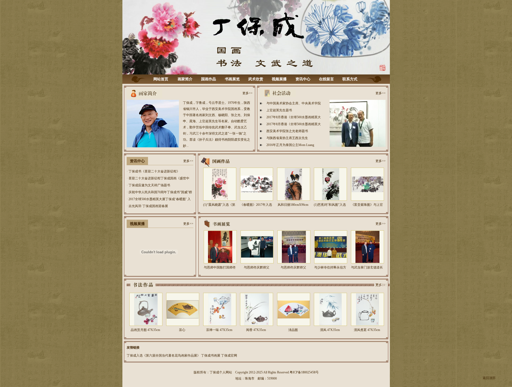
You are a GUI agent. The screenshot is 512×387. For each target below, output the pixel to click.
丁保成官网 (229, 355)
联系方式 (349, 79)
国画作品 (208, 79)
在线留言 (326, 79)
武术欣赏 (255, 79)
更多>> (247, 93)
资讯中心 (302, 79)
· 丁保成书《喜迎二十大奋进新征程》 (153, 171)
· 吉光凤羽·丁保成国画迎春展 (147, 206)
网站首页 (160, 79)
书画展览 (232, 79)
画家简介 (185, 79)
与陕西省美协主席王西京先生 (287, 138)
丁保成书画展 (210, 355)
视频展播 (279, 79)
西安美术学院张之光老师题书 (287, 131)
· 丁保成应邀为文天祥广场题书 (148, 185)
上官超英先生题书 (279, 110)
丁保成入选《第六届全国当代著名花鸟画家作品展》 (163, 355)
